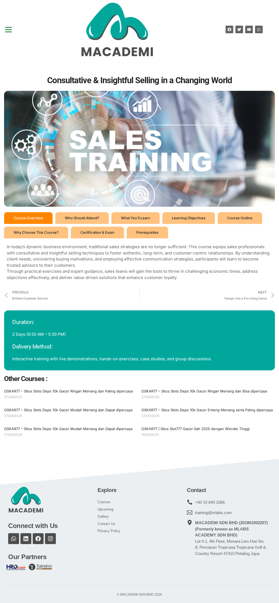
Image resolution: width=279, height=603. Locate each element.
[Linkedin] (25, 538)
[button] (8, 29)
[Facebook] (38, 538)
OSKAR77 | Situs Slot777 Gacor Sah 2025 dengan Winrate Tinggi (195, 429)
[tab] (28, 218)
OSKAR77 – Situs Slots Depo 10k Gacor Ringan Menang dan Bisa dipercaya (204, 391)
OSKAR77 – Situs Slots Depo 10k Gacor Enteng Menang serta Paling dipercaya (207, 410)
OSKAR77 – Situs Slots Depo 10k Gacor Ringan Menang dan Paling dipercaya (68, 391)
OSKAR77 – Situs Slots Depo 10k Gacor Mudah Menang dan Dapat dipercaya (68, 410)
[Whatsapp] (13, 538)
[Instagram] (50, 538)
